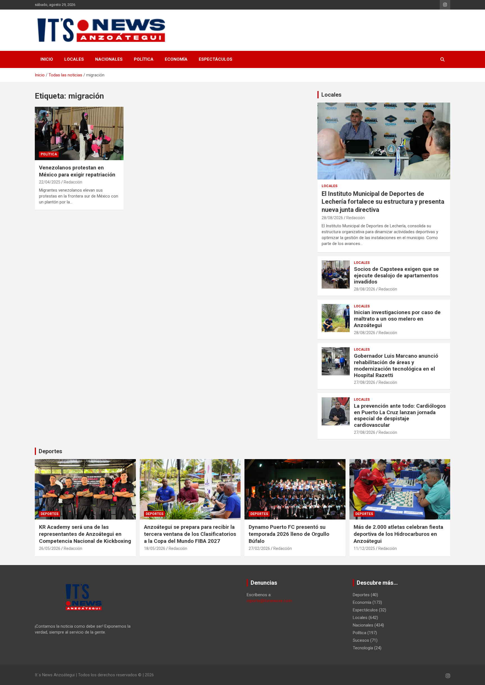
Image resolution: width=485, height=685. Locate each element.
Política (144, 59)
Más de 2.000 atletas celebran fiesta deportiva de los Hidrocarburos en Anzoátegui (398, 534)
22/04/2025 (49, 182)
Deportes (50, 451)
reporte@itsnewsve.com (269, 600)
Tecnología (363, 647)
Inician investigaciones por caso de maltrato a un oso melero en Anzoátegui (397, 318)
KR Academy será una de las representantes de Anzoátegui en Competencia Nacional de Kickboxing (85, 534)
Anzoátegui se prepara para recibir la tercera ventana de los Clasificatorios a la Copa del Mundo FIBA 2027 (190, 534)
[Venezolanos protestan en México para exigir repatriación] (79, 133)
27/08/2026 (364, 382)
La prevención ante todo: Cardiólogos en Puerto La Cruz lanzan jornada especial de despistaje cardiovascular (400, 415)
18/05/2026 (154, 548)
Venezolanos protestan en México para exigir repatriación (77, 171)
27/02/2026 (259, 548)
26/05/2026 (49, 548)
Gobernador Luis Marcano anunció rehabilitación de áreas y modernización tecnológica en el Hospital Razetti (396, 365)
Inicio (46, 59)
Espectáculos (215, 59)
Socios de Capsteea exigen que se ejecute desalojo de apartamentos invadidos (396, 275)
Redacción (73, 182)
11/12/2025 (364, 548)
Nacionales (109, 59)
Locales (74, 59)
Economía (176, 59)
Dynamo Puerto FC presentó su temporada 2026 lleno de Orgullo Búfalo (289, 534)
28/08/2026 (332, 218)
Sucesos (361, 640)
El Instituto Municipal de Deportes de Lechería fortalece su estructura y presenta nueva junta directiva (383, 201)
